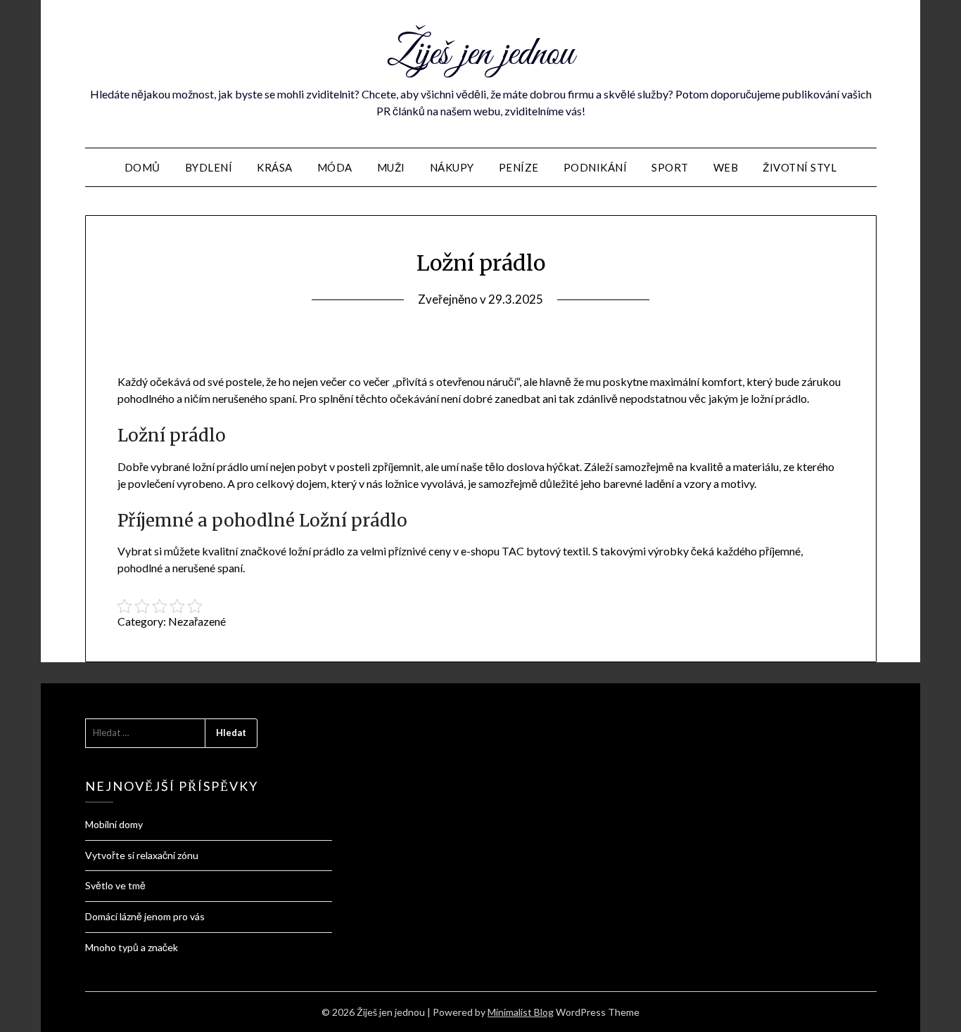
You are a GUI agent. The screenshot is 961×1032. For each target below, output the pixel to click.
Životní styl (799, 167)
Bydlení (209, 167)
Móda (334, 167)
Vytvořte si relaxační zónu (141, 855)
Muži (391, 167)
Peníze (519, 167)
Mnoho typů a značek (131, 947)
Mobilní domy (114, 824)
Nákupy (452, 167)
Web (726, 167)
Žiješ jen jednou (480, 55)
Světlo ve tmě (115, 885)
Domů (142, 167)
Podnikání (596, 167)
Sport (670, 167)
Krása (275, 167)
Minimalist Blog (521, 1012)
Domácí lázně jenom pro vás (145, 916)
